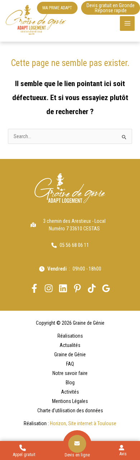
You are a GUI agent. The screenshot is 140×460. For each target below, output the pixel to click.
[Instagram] (48, 288)
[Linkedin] (63, 288)
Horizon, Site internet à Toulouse (83, 423)
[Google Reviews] (106, 288)
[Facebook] (34, 288)
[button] (57, 8)
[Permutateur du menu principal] (127, 23)
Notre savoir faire (70, 373)
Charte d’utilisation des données (70, 410)
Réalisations (70, 336)
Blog (70, 382)
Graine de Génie (70, 354)
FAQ (70, 364)
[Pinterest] (77, 288)
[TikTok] (91, 288)
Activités (70, 392)
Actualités (70, 345)
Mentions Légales (70, 401)
